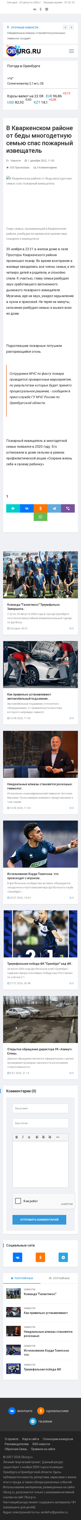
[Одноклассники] (40, 508)
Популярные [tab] (24, 1278)
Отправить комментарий (39, 1219)
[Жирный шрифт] (17, 1137)
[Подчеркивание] (29, 1137)
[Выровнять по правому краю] (50, 1137)
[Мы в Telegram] (47, 9)
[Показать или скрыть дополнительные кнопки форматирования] (58, 1137)
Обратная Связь (16, 1449)
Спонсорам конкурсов (58, 1439)
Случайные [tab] (61, 1278)
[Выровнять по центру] (43, 1137)
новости (27, 1477)
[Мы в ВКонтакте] (35, 9)
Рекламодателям (17, 1444)
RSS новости (41, 1444)
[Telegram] (54, 508)
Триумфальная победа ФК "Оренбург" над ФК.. (40, 963)
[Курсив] (23, 1137)
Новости (16, 160)
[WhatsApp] (40, 517)
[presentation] (65, 27)
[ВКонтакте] (27, 508)
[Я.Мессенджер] (13, 508)
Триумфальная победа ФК (42, 1369)
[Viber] (68, 508)
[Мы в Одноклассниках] (40, 9)
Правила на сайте (43, 1449)
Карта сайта (30, 1439)
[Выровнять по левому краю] (37, 1137)
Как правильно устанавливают (46, 1313)
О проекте (11, 1439)
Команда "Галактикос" (40, 1294)
